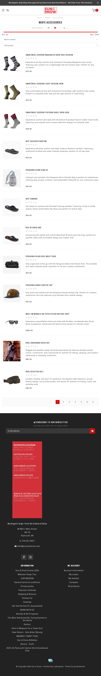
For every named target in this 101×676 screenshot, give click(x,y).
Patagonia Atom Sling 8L (37, 170)
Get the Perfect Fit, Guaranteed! (27, 606)
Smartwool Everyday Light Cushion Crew (44, 83)
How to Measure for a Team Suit (27, 628)
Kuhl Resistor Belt (35, 371)
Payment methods (27, 590)
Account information (74, 570)
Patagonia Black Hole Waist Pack (41, 256)
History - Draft (27, 644)
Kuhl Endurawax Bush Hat (38, 342)
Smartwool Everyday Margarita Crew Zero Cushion (49, 54)
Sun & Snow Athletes (27, 640)
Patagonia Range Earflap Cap (39, 285)
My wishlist (74, 578)
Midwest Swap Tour (27, 574)
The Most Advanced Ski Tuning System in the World (27, 619)
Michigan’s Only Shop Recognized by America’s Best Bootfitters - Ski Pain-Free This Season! (50, 3)
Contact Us (27, 598)
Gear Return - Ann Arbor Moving (27, 632)
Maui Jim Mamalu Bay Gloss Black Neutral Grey (47, 314)
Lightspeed (58, 666)
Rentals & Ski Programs (27, 614)
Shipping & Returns (27, 594)
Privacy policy (27, 586)
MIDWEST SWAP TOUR (27, 636)
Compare (73, 582)
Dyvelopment (79, 666)
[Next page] (93, 402)
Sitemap (27, 602)
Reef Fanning (31, 198)
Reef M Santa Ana (33, 227)
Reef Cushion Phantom (36, 141)
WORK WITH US (27, 610)
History (27, 624)
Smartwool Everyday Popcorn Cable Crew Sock (47, 112)
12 (87, 402)
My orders (74, 574)
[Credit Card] (50, 660)
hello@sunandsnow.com (28, 546)
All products (74, 586)
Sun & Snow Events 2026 (27, 570)
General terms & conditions (27, 582)
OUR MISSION (27, 578)
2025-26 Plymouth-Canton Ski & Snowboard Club (27, 649)
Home (39, 18)
